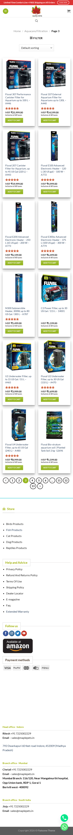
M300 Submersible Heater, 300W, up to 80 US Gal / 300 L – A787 (17, 311)
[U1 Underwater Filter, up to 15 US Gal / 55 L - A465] (19, 356)
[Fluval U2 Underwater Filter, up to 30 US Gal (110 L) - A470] (54, 356)
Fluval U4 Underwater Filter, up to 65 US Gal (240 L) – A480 (17, 447)
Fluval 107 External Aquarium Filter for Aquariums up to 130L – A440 (53, 99)
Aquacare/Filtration (36, 31)
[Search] (36, 20)
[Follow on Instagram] (12, 633)
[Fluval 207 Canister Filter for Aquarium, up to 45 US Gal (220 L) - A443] (19, 145)
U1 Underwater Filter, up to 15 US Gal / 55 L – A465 (18, 379)
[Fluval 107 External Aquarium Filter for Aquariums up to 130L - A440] (54, 74)
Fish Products (14, 529)
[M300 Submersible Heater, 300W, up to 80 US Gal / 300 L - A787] (19, 288)
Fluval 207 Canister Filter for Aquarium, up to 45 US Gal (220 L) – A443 (17, 170)
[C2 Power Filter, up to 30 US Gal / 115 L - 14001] (54, 288)
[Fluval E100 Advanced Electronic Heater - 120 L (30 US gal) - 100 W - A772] (54, 145)
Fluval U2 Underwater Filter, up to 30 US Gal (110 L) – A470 (52, 379)
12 (66, 480)
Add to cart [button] (14, 120)
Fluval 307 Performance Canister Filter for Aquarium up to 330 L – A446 (18, 99)
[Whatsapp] (64, 827)
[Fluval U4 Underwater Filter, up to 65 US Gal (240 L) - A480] (19, 424)
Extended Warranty (17, 611)
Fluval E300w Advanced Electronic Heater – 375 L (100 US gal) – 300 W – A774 (53, 241)
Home (17, 31)
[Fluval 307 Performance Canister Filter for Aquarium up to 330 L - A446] (19, 74)
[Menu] (5, 11)
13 (33, 486)
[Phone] (64, 818)
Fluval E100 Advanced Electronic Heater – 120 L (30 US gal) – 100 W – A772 (53, 170)
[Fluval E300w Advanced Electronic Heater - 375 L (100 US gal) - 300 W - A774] (54, 217)
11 (59, 480)
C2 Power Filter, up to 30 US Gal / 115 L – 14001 (54, 310)
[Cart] (68, 11)
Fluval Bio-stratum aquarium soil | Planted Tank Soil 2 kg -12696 (53, 447)
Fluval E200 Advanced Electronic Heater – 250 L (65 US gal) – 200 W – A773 (17, 241)
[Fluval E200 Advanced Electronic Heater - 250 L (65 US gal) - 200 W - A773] (19, 217)
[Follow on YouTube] (24, 633)
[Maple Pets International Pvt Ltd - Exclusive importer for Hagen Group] (36, 11)
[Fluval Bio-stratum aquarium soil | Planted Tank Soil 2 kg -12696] (54, 424)
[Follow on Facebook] (5, 633)
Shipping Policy (15, 587)
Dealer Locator (14, 593)
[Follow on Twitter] (18, 633)
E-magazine (13, 599)
